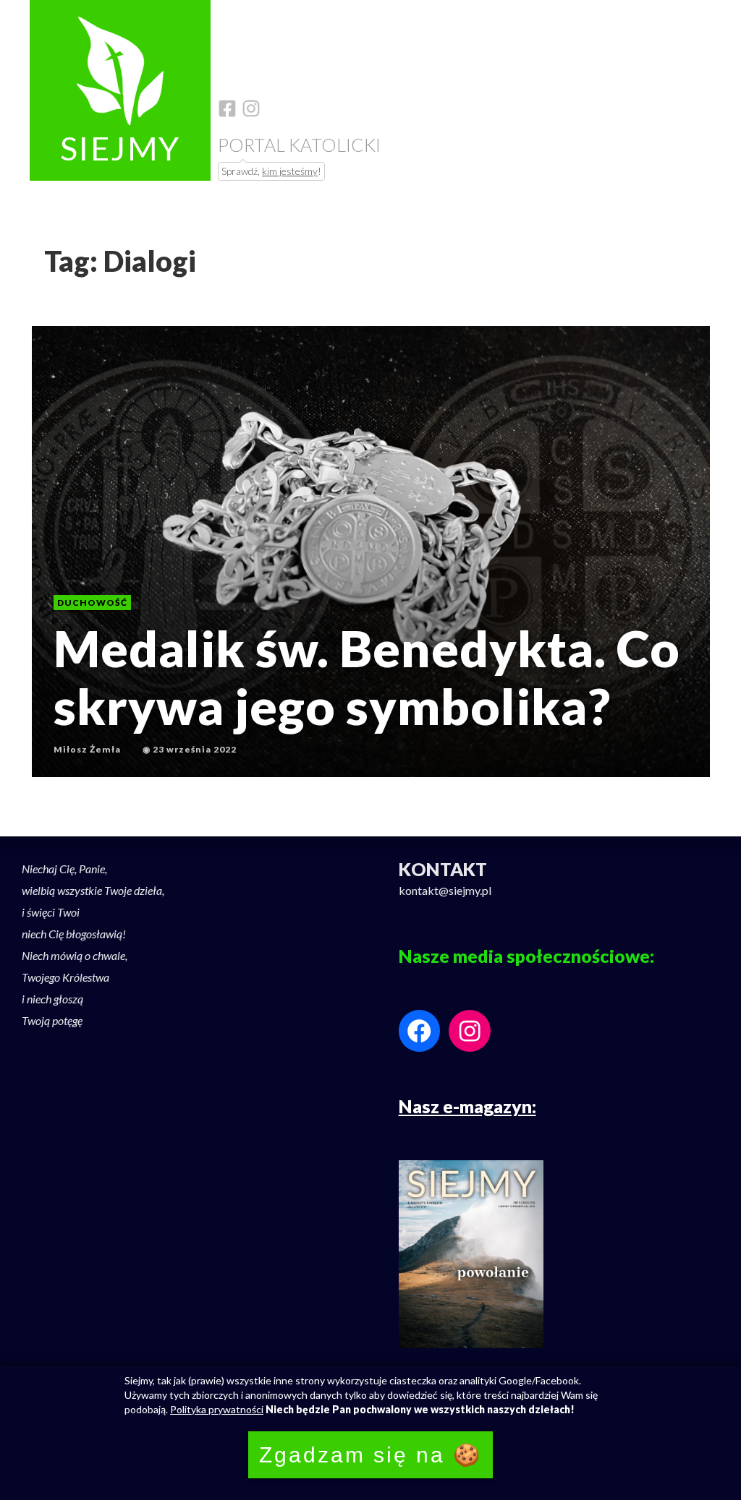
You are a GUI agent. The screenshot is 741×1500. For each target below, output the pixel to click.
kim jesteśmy (290, 171)
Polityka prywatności (216, 1409)
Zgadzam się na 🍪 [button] (370, 1455)
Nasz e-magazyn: (467, 1106)
